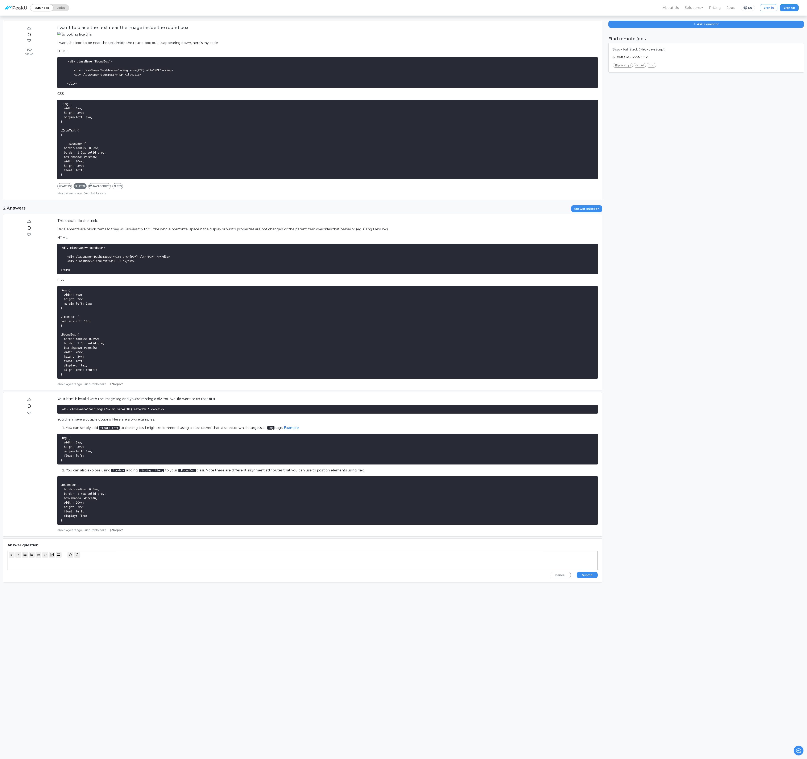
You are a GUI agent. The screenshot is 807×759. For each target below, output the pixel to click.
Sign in (768, 7)
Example (291, 428)
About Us (671, 8)
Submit (587, 575)
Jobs (730, 8)
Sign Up (789, 7)
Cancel (560, 575)
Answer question (586, 208)
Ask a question (707, 24)
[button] (693, 7)
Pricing (715, 8)
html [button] (81, 186)
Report (118, 384)
